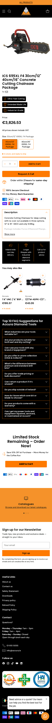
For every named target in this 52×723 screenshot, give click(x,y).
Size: (18, 136)
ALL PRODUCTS (26, 2)
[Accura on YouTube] (17, 664)
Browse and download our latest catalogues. (26, 507)
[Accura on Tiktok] (12, 664)
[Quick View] (19, 281)
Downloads (7, 596)
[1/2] (36, 282)
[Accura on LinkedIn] (21, 664)
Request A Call (26, 174)
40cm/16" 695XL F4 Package (26, 144)
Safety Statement (10, 591)
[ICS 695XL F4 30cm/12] (26, 44)
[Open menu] (4, 11)
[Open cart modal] (47, 11)
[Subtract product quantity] (4, 164)
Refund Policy (8, 605)
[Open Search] (9, 11)
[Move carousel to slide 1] (23, 513)
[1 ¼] (13, 282)
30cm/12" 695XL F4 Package (9, 144)
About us (6, 582)
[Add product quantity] (14, 164)
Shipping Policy (9, 609)
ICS (6, 91)
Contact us (7, 586)
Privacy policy (9, 600)
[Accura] (26, 11)
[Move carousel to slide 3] (28, 513)
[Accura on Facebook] (3, 664)
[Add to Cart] (19, 275)
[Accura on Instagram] (8, 664)
